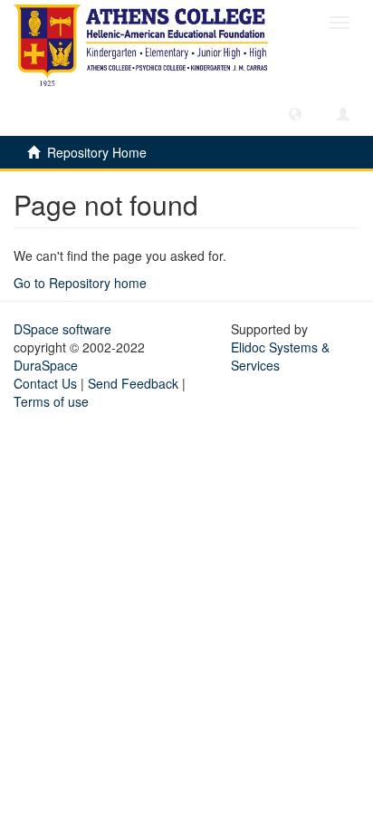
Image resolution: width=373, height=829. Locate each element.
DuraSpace (46, 365)
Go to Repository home (80, 283)
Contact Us (45, 383)
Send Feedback (133, 383)
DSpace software (62, 329)
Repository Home (97, 152)
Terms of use (51, 401)
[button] (295, 113)
